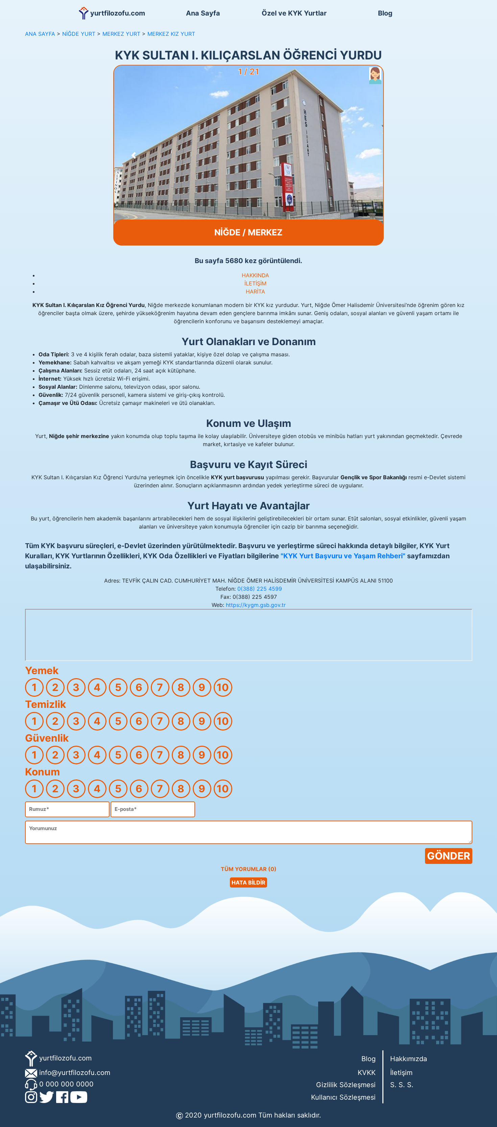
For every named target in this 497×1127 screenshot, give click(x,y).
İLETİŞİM (255, 283)
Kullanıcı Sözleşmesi (343, 1097)
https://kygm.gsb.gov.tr (256, 604)
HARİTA (255, 291)
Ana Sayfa (203, 13)
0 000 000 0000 (66, 1084)
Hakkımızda (408, 1059)
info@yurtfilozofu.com (74, 1073)
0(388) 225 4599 (259, 588)
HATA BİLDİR (248, 882)
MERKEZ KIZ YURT (171, 33)
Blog (385, 13)
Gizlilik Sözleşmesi (346, 1085)
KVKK (367, 1073)
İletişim (401, 1073)
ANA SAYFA (40, 33)
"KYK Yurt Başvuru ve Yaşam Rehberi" (343, 556)
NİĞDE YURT (78, 33)
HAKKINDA (255, 275)
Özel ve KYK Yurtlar (294, 13)
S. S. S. (401, 1085)
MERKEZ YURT (121, 33)
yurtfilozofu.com (65, 1058)
